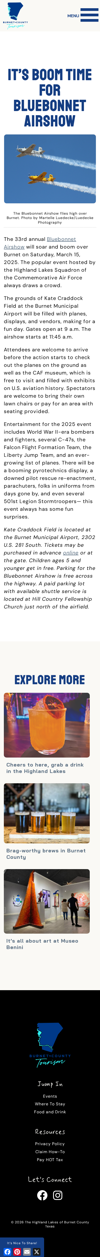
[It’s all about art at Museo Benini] (47, 902)
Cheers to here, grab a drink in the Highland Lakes (45, 767)
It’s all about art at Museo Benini (42, 943)
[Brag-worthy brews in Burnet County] (47, 814)
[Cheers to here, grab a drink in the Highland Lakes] (47, 726)
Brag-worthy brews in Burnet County (46, 853)
